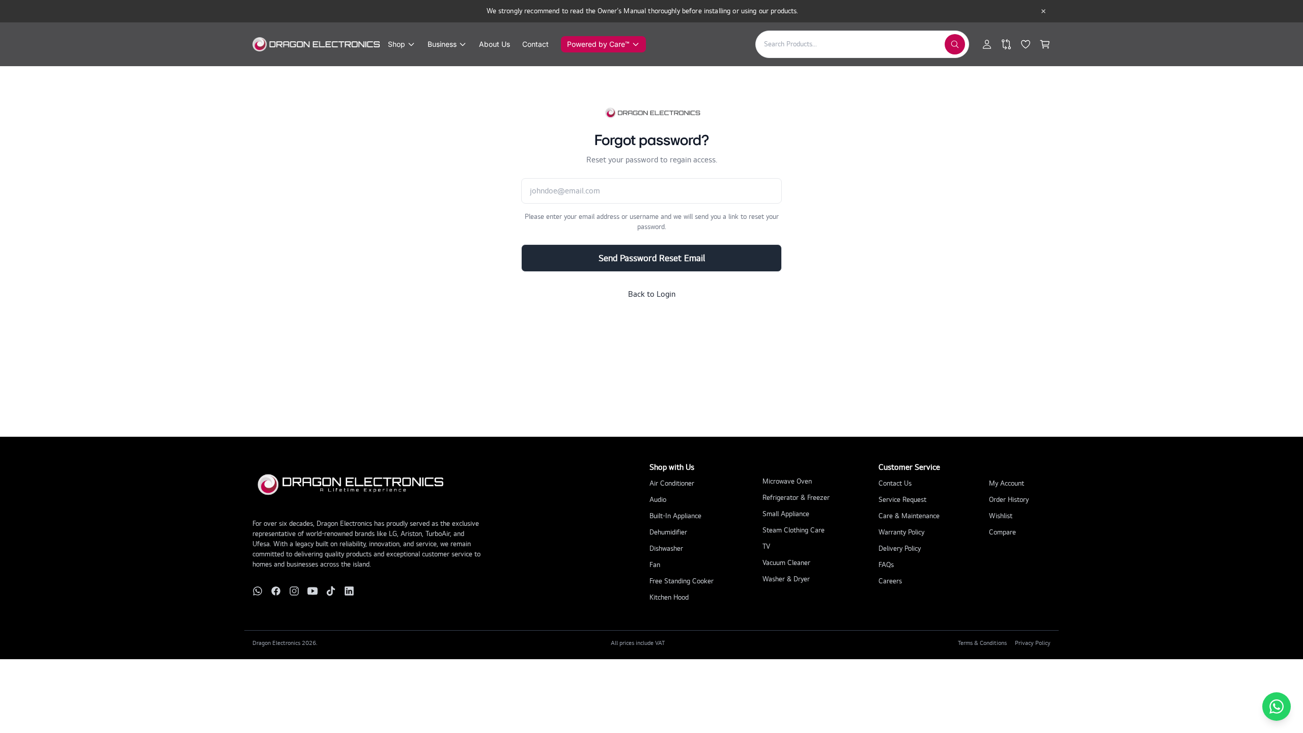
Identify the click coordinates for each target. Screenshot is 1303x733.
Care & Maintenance (909, 516)
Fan (654, 564)
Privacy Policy (1033, 642)
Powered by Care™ (598, 44)
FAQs (886, 564)
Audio (657, 499)
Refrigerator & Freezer (796, 497)
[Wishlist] (1025, 44)
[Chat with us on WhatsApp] (1276, 706)
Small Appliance (785, 514)
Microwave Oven (787, 481)
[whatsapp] (257, 591)
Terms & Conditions (982, 642)
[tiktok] (331, 591)
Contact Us (895, 483)
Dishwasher (666, 548)
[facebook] (276, 591)
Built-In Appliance (675, 516)
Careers (890, 581)
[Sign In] (987, 44)
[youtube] (312, 591)
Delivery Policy (900, 548)
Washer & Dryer (786, 579)
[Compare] (1006, 44)
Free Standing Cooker (681, 581)
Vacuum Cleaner (786, 562)
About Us (494, 44)
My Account (1006, 483)
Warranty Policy (901, 532)
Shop (396, 44)
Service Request (902, 499)
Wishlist (1000, 516)
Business (442, 44)
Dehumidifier (668, 532)
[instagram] (294, 591)
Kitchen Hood (669, 597)
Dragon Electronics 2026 (284, 642)
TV (766, 546)
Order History (1009, 499)
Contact (535, 44)
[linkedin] (349, 591)
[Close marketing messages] (1043, 11)
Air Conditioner (671, 483)
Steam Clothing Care (793, 530)
